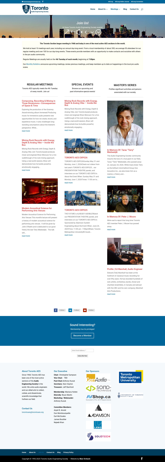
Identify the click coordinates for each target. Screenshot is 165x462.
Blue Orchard (85, 459)
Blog (125, 9)
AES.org (110, 1)
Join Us (41, 452)
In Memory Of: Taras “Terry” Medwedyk (120, 151)
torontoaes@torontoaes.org (33, 412)
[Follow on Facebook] (55, 310)
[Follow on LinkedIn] (70, 310)
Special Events (82, 84)
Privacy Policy (68, 452)
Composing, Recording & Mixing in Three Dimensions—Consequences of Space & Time (38, 103)
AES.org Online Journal (122, 1)
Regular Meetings (40, 84)
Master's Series (125, 85)
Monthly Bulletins (33, 64)
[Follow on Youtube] (85, 310)
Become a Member (82, 335)
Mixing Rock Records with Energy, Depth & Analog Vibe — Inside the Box (38, 142)
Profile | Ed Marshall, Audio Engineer (124, 269)
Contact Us (134, 9)
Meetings (114, 9)
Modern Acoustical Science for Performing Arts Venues (37, 209)
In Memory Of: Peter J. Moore (121, 216)
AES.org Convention (137, 1)
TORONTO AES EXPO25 (76, 210)
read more (26, 131)
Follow (62, 310)
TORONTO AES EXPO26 (76, 157)
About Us (102, 9)
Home (92, 9)
